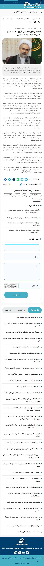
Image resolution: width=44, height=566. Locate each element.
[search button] (5, 2)
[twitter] (21, 179)
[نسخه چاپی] (30, 21)
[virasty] (19, 552)
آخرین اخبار (35, 310)
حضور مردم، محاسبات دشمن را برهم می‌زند (26, 347)
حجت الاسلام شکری (35, 195)
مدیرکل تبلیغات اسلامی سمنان (23, 190)
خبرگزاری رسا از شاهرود (27, 79)
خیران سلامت (36, 200)
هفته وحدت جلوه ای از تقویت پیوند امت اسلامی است (23, 502)
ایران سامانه (18, 563)
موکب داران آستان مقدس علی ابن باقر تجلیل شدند (24, 380)
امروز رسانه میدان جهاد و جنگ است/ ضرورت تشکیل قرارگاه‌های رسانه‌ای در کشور (22, 12)
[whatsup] (17, 179)
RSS (3, 548)
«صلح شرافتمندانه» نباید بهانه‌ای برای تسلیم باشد (25, 353)
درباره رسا (36, 548)
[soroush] (9, 179)
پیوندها (16, 548)
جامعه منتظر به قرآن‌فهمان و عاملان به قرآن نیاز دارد (24, 374)
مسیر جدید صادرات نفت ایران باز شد (28, 532)
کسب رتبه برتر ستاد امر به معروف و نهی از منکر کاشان (23, 443)
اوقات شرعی (9, 548)
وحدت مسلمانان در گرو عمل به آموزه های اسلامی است (23, 487)
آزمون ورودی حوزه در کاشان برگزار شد (28, 386)
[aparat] (23, 552)
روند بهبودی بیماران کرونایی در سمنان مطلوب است (23, 218)
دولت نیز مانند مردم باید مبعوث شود (28, 317)
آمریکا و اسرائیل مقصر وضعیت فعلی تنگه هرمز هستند (23, 526)
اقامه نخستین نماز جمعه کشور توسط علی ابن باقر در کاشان (22, 393)
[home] (22, 542)
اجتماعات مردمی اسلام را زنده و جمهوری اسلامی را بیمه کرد (22, 368)
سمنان (34, 19)
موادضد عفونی (8, 195)
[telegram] (26, 179)
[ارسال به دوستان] (39, 21)
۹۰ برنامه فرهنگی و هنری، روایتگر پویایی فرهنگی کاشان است (22, 449)
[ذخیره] (35, 21)
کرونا (25, 195)
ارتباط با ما (28, 548)
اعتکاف (18, 195)
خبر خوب (8, 310)
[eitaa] (15, 552)
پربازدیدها (21, 310)
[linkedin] (13, 179)
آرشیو (22, 548)
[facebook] (5, 179)
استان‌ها (40, 19)
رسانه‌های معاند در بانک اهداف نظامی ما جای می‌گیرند (23, 332)
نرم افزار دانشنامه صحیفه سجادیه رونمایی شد (26, 472)
